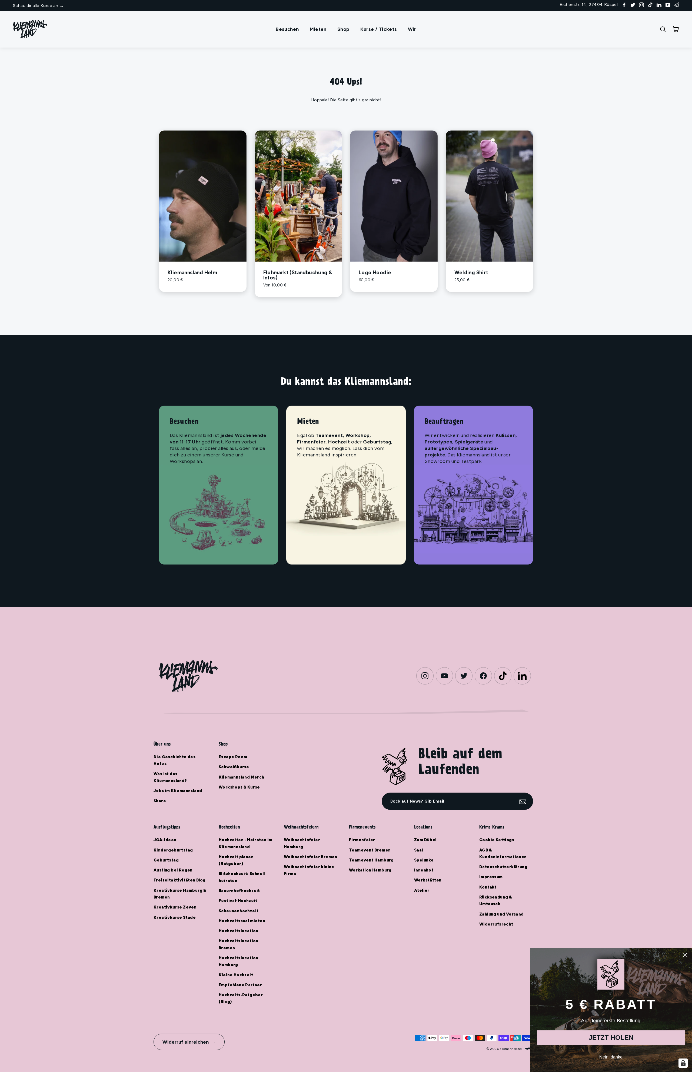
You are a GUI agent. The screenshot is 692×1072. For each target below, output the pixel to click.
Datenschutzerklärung (503, 866)
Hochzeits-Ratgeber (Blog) (241, 998)
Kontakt (488, 887)
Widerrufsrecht (496, 924)
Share (160, 801)
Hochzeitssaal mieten (242, 921)
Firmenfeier (362, 839)
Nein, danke (611, 1057)
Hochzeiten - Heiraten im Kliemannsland (245, 843)
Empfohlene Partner (240, 985)
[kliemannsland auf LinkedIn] (659, 4)
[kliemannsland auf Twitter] (632, 4)
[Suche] (662, 29)
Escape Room (233, 756)
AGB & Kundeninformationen (503, 853)
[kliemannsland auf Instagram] (641, 4)
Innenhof (423, 870)
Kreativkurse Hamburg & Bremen (180, 894)
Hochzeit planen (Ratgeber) (236, 860)
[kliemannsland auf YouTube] (668, 4)
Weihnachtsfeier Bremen (310, 856)
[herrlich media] (529, 1048)
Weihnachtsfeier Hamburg (302, 843)
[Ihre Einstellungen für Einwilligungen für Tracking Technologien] (683, 1063)
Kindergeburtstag (173, 850)
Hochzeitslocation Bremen (238, 944)
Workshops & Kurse (239, 787)
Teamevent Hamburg (371, 860)
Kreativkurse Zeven (175, 907)
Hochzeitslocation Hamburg (238, 961)
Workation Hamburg (370, 870)
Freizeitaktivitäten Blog (180, 880)
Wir (412, 29)
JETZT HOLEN (611, 1037)
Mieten (318, 29)
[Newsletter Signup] (676, 4)
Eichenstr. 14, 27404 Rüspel (589, 4)
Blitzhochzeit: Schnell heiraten (242, 877)
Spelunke (424, 860)
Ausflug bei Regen (173, 870)
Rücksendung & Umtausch (495, 900)
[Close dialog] (685, 955)
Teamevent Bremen (370, 850)
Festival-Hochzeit (238, 900)
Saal (418, 850)
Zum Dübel (425, 839)
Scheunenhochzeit (238, 911)
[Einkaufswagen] (675, 29)
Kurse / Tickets (378, 29)
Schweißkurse (234, 766)
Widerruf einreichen (185, 1042)
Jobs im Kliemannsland (178, 790)
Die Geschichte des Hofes (174, 760)
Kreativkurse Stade (175, 917)
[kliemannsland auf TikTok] (650, 4)
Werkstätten (427, 880)
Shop (343, 29)
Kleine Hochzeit (236, 975)
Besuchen (287, 29)
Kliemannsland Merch (241, 777)
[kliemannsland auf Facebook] (624, 4)
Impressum (491, 876)
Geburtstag (166, 860)
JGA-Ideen (165, 839)
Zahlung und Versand (501, 914)
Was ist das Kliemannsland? (170, 777)
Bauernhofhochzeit (239, 890)
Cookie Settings (496, 839)
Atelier (422, 890)
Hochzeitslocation (238, 931)
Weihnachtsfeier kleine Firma (309, 870)
